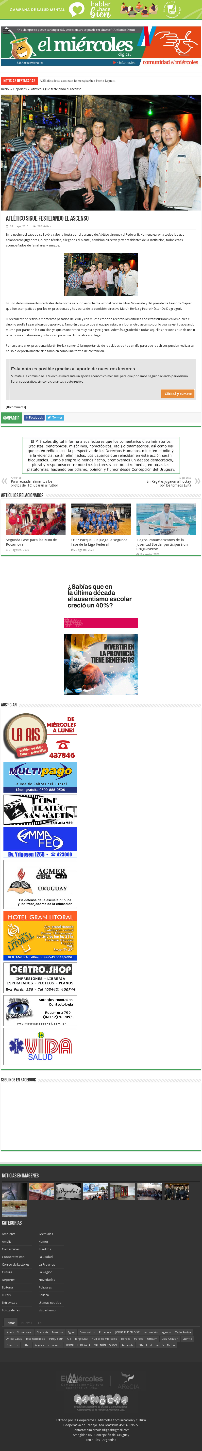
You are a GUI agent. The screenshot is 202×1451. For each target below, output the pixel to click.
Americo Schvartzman (19, 1332)
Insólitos (45, 1249)
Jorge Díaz (81, 1338)
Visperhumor (48, 1310)
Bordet (125, 1338)
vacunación (151, 1332)
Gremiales (46, 1234)
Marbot (138, 1338)
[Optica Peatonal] (40, 1010)
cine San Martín (165, 1345)
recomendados (35, 1338)
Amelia (7, 1241)
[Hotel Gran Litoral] (40, 936)
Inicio (5, 89)
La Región (45, 1272)
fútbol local (145, 1345)
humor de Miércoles (104, 1338)
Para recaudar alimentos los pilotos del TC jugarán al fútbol (34, 481)
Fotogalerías (11, 1310)
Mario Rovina (183, 1332)
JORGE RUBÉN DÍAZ (127, 1332)
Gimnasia (42, 1332)
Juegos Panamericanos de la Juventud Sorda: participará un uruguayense (162, 544)
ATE (69, 1338)
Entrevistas (9, 1302)
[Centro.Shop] (40, 977)
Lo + (41, 1323)
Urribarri (152, 1338)
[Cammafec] (40, 842)
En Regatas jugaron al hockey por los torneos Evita (169, 481)
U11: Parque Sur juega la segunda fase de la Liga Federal (99, 542)
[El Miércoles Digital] (101, 45)
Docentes (12, 1345)
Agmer (71, 1332)
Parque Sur (56, 1338)
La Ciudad (46, 1257)
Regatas (39, 1345)
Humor (43, 1241)
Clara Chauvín (170, 1338)
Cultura (7, 1272)
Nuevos (26, 1323)
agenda (166, 1332)
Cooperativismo (13, 1257)
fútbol (26, 1345)
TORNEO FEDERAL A (78, 1345)
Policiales (45, 1287)
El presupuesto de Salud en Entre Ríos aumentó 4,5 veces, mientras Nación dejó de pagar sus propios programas (114, 80)
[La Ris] (40, 735)
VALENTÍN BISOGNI (106, 1345)
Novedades (47, 1280)
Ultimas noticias (50, 1302)
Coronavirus (87, 1332)
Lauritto (187, 1338)
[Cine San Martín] (40, 810)
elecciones (55, 1345)
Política (44, 1295)
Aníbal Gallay (14, 1338)
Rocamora (105, 1332)
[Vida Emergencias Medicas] (40, 1046)
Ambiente (9, 1234)
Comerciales (10, 1249)
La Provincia (47, 1264)
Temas (10, 1323)
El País (6, 1295)
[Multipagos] (40, 777)
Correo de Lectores (15, 1264)
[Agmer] (40, 884)
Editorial (8, 1287)
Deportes (20, 89)
